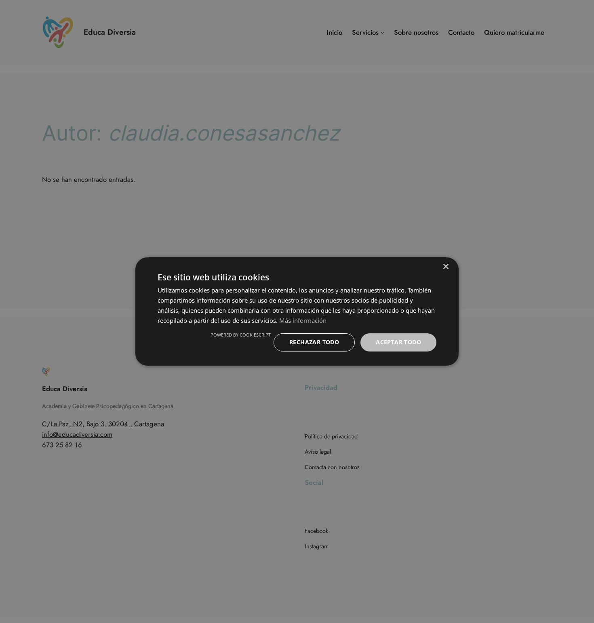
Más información (302, 320)
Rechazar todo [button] (314, 342)
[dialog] (297, 311)
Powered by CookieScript (241, 335)
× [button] (445, 267)
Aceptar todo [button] (398, 342)
